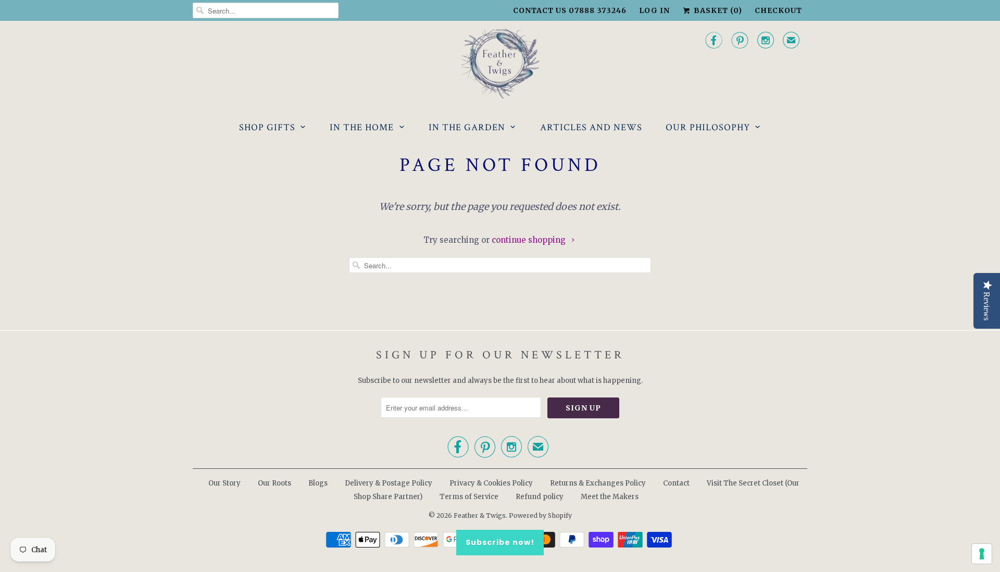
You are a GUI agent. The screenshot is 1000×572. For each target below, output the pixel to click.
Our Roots (274, 483)
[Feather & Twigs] (500, 64)
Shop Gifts (267, 127)
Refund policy (540, 496)
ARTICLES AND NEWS (591, 127)
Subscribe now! (500, 542)
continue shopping (530, 240)
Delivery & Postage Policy (388, 483)
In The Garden (467, 127)
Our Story (224, 483)
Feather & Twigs (480, 515)
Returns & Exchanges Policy (598, 483)
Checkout (778, 10)
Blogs (318, 483)
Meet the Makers (610, 496)
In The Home (362, 127)
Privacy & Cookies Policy (491, 483)
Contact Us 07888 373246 (570, 10)
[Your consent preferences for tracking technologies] (982, 554)
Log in (654, 10)
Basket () (717, 10)
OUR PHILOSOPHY (708, 127)
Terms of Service (469, 496)
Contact (676, 483)
